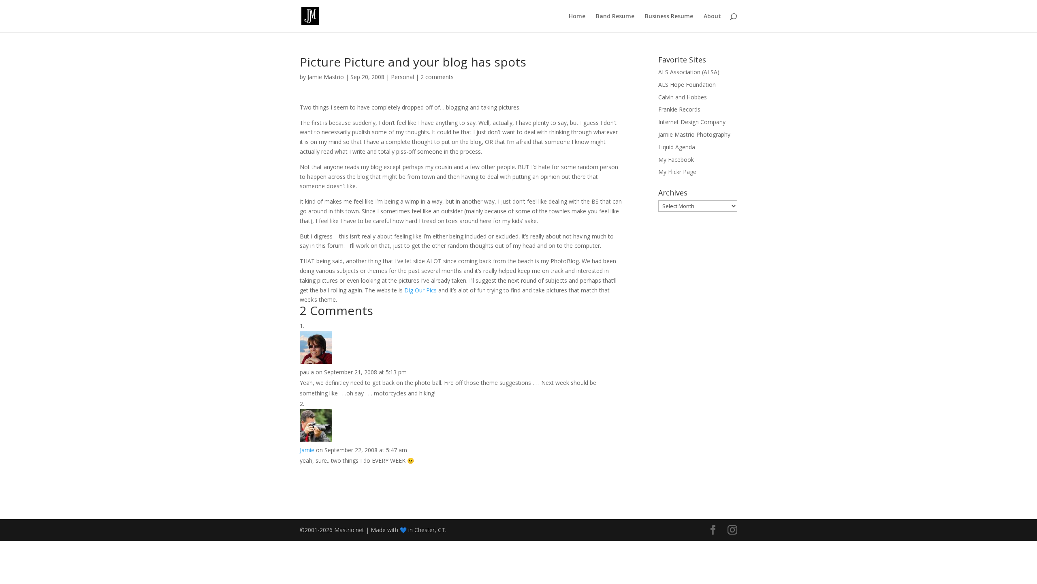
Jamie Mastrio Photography (694, 134)
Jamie (307, 450)
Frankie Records (679, 109)
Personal (402, 77)
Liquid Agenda (676, 147)
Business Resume (669, 16)
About (712, 16)
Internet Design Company (691, 122)
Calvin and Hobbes (682, 97)
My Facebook (676, 159)
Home (577, 16)
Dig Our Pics (420, 290)
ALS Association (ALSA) (688, 72)
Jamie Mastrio (325, 77)
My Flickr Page (677, 172)
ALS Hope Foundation (687, 84)
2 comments (437, 77)
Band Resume (615, 16)
